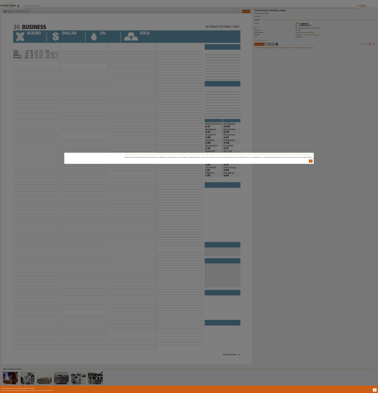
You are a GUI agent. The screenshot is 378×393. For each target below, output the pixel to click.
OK (311, 161)
